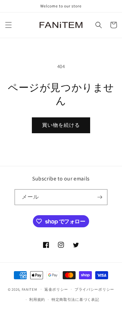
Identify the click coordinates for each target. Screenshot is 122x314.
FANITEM (29, 289)
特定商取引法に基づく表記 (75, 299)
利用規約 (37, 299)
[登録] (99, 197)
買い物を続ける (61, 125)
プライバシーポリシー (94, 289)
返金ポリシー (56, 289)
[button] (8, 25)
